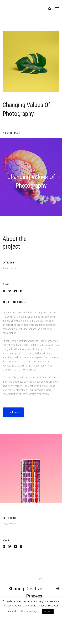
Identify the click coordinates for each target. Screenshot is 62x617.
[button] (26, 494)
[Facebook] (3, 291)
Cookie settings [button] (29, 611)
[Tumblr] (21, 291)
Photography (9, 268)
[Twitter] (9, 291)
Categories (9, 262)
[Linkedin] (15, 291)
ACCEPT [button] (47, 611)
